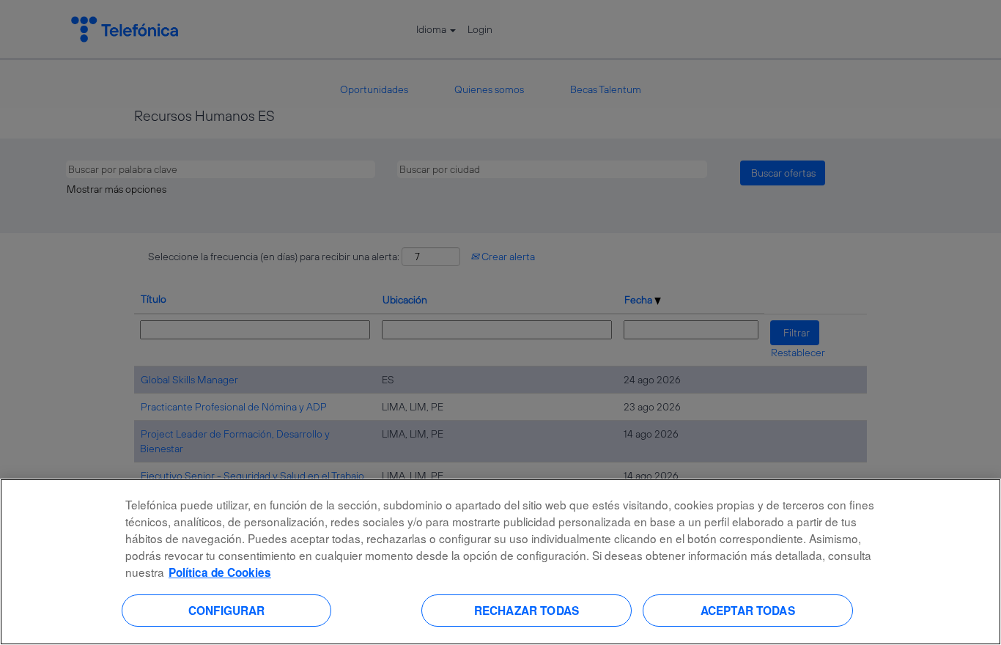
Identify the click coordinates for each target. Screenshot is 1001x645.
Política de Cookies (220, 572)
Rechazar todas (526, 610)
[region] (500, 562)
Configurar (226, 610)
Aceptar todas (748, 610)
